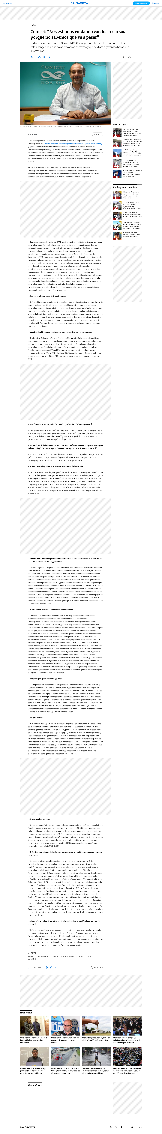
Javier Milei (32, 959)
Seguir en (96, 134)
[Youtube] (132, 1127)
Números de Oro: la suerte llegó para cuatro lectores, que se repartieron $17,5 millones (33, 1070)
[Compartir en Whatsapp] (44, 57)
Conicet (88, 956)
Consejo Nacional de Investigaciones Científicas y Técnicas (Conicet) (73, 144)
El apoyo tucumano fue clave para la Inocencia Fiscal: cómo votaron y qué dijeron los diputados (127, 1070)
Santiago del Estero (43, 956)
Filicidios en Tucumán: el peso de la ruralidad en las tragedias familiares (34, 1040)
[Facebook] (121, 1127)
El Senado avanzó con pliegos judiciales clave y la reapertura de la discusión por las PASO (127, 1040)
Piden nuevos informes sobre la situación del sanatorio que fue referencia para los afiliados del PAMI (132, 206)
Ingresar (156, 3)
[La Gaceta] (81, 3)
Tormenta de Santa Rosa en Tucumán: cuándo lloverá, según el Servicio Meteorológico (95, 1070)
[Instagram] (110, 1127)
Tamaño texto (36, 968)
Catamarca (55, 956)
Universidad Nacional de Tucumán (72, 956)
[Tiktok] (127, 1127)
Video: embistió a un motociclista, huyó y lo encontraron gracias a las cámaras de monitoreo (65, 1070)
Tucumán (31, 956)
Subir (140, 1127)
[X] (116, 1127)
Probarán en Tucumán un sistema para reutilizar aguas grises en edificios (65, 1040)
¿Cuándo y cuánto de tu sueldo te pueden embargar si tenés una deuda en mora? (132, 214)
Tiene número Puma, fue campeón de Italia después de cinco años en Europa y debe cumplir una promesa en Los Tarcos (132, 226)
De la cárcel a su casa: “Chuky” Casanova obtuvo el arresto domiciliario (131, 234)
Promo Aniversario (141, 3)
